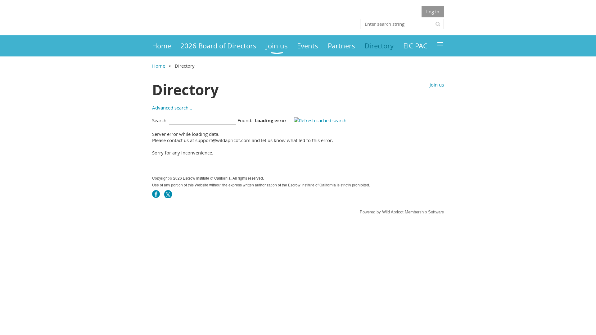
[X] (168, 194)
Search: (160, 120)
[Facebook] (156, 194)
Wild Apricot (393, 212)
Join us (437, 85)
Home (158, 66)
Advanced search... (172, 108)
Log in (432, 11)
